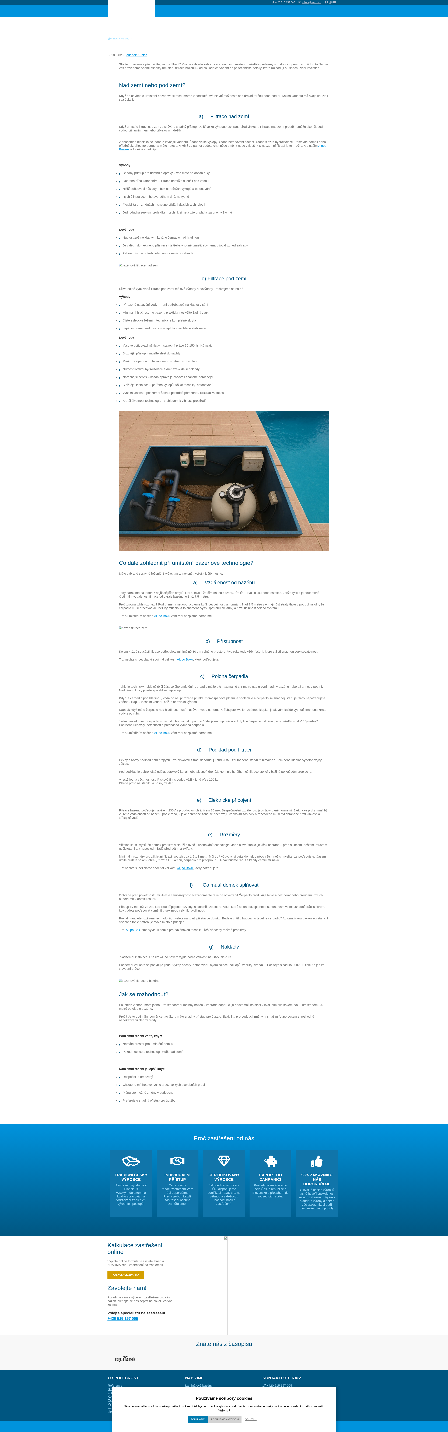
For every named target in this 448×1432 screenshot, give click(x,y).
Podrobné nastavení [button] (225, 1419)
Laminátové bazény (198, 1385)
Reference (115, 1385)
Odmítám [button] (251, 1419)
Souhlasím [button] (198, 1419)
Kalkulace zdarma (126, 1274)
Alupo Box (133, 930)
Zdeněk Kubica (136, 55)
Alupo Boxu (162, 616)
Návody (125, 38)
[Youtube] (334, 2)
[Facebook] (327, 2)
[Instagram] (330, 2)
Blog (115, 38)
